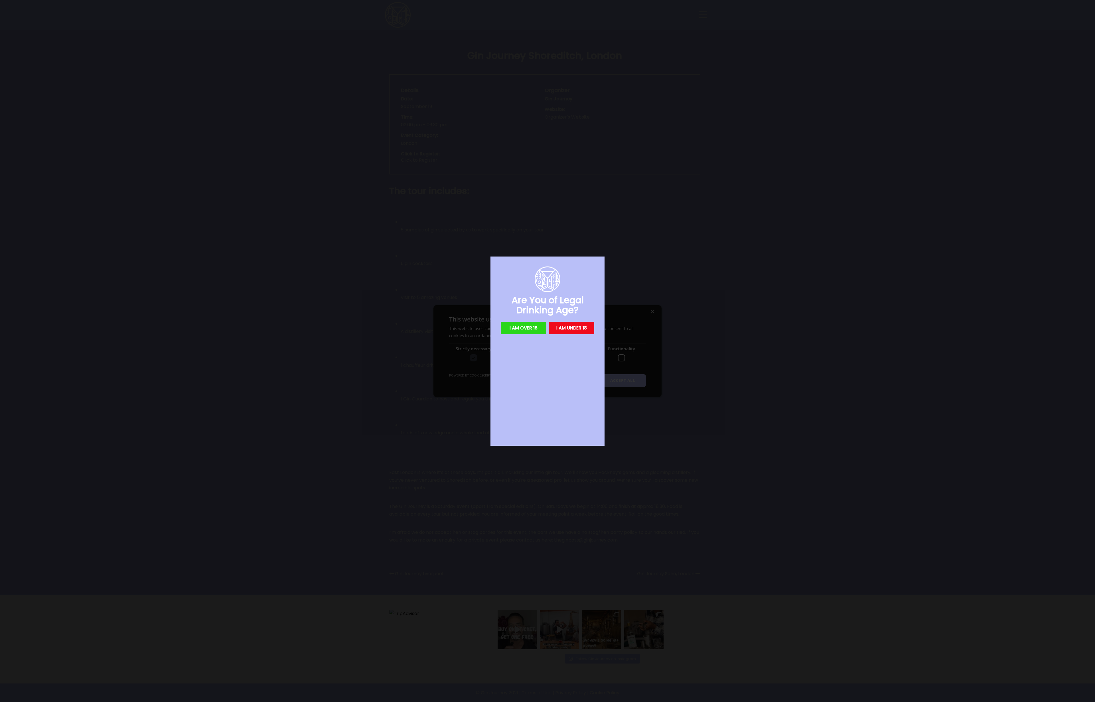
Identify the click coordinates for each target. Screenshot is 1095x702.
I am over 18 (524, 328)
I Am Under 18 (571, 328)
